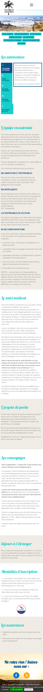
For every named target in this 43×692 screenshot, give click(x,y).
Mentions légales (32, 684)
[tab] (6, 68)
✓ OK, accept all (16, 689)
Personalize (28, 689)
